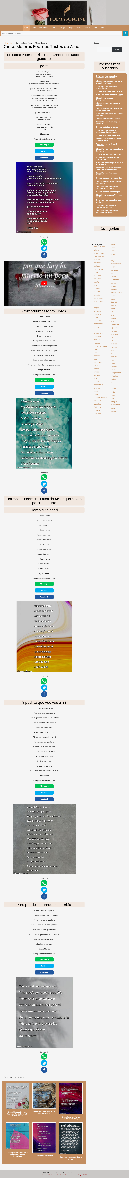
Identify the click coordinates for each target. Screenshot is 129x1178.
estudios (97, 404)
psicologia (98, 279)
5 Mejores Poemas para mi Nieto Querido (44, 1112)
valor (112, 273)
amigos (113, 401)
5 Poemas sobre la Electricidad (109, 91)
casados (97, 413)
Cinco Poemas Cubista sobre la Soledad (108, 182)
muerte (113, 363)
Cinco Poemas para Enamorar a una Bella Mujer (109, 82)
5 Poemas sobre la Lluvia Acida (71, 1158)
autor (112, 308)
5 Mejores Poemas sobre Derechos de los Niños (106, 77)
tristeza (113, 360)
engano (97, 308)
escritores (98, 362)
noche (113, 276)
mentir (96, 349)
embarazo (98, 301)
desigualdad (99, 256)
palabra (97, 410)
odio (96, 317)
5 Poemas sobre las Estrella (108, 135)
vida (112, 382)
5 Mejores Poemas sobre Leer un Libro (108, 201)
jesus (96, 378)
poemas (113, 411)
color (112, 267)
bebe (112, 296)
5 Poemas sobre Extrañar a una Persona (107, 158)
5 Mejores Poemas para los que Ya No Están (109, 163)
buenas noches (100, 397)
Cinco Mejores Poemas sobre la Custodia (109, 150)
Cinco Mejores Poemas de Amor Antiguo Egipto (107, 187)
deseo (96, 369)
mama (113, 398)
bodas (113, 318)
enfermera (98, 333)
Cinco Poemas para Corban (108, 118)
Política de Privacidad (70, 1175)
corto (112, 392)
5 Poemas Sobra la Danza (107, 127)
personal (97, 336)
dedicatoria (115, 405)
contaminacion (100, 346)
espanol (113, 347)
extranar (97, 311)
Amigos (63, 28)
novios (113, 389)
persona (113, 350)
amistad (113, 357)
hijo (111, 341)
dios (112, 321)
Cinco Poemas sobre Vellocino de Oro (109, 196)
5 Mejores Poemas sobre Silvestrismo (106, 87)
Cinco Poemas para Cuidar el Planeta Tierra (109, 140)
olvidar (113, 244)
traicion (97, 266)
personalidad (99, 247)
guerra (113, 283)
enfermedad (99, 324)
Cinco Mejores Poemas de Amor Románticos (107, 211)
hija (111, 337)
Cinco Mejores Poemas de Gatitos (107, 174)
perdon (97, 365)
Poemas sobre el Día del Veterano (106, 145)
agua (112, 299)
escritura (97, 320)
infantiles (114, 376)
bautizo (97, 272)
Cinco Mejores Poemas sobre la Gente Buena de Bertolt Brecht (17, 1114)
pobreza (97, 314)
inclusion (97, 276)
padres (113, 379)
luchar (96, 327)
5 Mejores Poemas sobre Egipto (109, 94)
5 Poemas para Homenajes (108, 191)
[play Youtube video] (44, 283)
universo (97, 330)
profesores (114, 334)
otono (112, 251)
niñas (112, 248)
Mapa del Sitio (83, 1175)
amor (12, 43)
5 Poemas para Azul (44, 1156)
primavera (114, 280)
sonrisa (97, 356)
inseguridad (99, 253)
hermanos (114, 369)
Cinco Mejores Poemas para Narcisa (108, 123)
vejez (96, 353)
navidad (113, 331)
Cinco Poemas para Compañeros (104, 99)
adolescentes (116, 292)
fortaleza (97, 407)
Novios (79, 28)
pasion (97, 359)
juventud (97, 401)
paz (111, 312)
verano (97, 375)
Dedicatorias (43, 28)
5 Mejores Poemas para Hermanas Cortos (106, 206)
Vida (95, 28)
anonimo (97, 295)
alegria (113, 260)
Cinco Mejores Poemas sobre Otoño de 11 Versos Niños (108, 169)
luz (111, 257)
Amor (34, 28)
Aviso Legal (45, 1175)
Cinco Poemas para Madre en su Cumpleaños (109, 109)
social (96, 391)
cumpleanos (115, 373)
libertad (113, 302)
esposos (113, 328)
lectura (97, 292)
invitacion (98, 260)
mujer (112, 395)
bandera (97, 288)
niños (112, 385)
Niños (103, 28)
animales (114, 270)
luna (112, 315)
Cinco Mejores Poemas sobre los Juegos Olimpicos (17, 1154)
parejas (113, 289)
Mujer (71, 28)
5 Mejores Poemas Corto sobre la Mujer (109, 114)
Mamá (54, 28)
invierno (97, 372)
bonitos (113, 305)
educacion (114, 325)
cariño (96, 282)
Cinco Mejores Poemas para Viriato (108, 104)
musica (97, 343)
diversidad (98, 269)
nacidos (97, 263)
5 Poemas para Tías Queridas (109, 178)
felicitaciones (116, 264)
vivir (95, 285)
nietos (96, 381)
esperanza (98, 385)
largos (113, 286)
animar (97, 340)
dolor (96, 394)
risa (95, 304)
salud (112, 254)
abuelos (113, 344)
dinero (96, 250)
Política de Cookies (55, 1175)
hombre (113, 366)
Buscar (97, 43)
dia (111, 353)
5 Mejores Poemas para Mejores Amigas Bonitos (106, 131)
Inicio (26, 28)
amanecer (98, 298)
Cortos (87, 28)
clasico (97, 388)
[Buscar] (125, 33)
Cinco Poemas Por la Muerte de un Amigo (71, 1118)
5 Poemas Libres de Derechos (108, 154)
